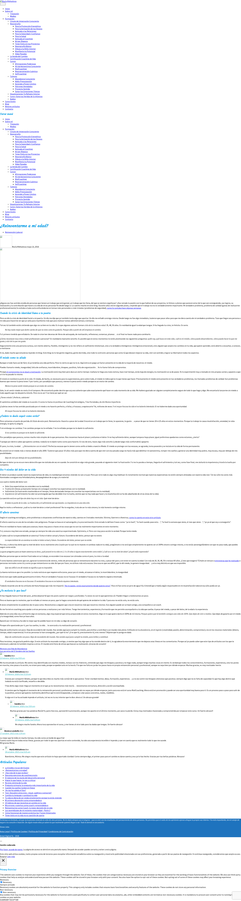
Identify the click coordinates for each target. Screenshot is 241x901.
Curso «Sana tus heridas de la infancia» (26, 96)
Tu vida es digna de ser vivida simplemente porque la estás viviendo (33, 798)
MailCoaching (21, 69)
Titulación (14, 13)
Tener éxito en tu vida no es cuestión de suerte (24, 815)
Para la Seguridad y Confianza (27, 33)
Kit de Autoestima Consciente (28, 66)
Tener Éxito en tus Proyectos (27, 43)
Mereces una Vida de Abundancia (13, 648)
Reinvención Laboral (14, 232)
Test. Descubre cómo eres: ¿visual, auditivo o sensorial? (28, 793)
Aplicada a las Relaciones (25, 31)
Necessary (7, 882)
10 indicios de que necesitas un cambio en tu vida (25, 803)
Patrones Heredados (24, 86)
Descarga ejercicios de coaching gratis (21, 775)
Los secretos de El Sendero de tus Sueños (17, 651)
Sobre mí (9, 11)
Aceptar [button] (3, 856)
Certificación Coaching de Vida (23, 59)
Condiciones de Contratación (60, 831)
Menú (3, 4)
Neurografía (15, 23)
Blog (7, 104)
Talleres (13, 76)
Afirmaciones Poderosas (25, 64)
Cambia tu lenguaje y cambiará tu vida (21, 795)
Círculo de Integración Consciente (24, 21)
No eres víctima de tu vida (16, 783)
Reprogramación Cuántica (26, 71)
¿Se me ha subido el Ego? (15, 790)
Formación (9, 18)
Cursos (13, 61)
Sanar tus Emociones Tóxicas (27, 91)
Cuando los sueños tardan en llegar (20, 788)
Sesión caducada (7, 845)
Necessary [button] (4, 879)
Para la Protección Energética (28, 26)
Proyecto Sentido (22, 89)
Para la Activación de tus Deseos (28, 28)
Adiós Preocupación (23, 81)
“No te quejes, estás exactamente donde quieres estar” (87, 585)
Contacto (9, 109)
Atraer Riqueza (21, 41)
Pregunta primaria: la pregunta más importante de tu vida (30, 785)
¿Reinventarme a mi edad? (16, 770)
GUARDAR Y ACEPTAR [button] (9, 899)
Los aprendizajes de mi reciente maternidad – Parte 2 (27, 810)
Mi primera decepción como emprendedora (23, 800)
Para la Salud (20, 36)
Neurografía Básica (23, 46)
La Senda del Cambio (19, 56)
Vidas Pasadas (21, 54)
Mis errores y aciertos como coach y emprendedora (26, 805)
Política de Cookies (19, 831)
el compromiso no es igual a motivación (23, 372)
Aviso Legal (5, 831)
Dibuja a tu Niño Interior (25, 49)
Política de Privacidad (38, 831)
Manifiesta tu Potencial (25, 51)
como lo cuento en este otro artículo (145, 517)
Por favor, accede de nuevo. (11, 849)
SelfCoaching (20, 74)
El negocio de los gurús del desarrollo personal (25, 778)
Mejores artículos (12, 106)
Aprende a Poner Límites (25, 84)
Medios (13, 16)
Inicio (7, 8)
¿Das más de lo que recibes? (16, 772)
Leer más (11, 856)
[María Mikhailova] (8, 1)
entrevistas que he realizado (227, 560)
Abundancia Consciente (25, 79)
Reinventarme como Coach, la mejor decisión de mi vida (28, 808)
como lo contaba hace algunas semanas (124, 308)
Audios (13, 99)
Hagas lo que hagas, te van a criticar (20, 780)
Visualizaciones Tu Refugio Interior (25, 94)
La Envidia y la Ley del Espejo (17, 767)
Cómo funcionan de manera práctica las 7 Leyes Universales (30, 813)
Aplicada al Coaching (24, 38)
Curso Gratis (10, 101)
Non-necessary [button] (6, 889)
